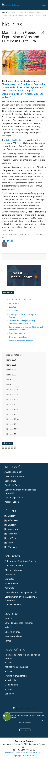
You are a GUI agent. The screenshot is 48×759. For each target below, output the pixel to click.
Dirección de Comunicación (21, 299)
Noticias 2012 (12, 429)
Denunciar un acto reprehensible (20, 592)
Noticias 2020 (12, 389)
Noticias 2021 (12, 384)
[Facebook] (4, 241)
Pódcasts (12, 547)
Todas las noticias (13, 354)
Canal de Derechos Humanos (18, 622)
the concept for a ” (23, 93)
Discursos (13, 310)
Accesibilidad (10, 680)
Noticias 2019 (12, 394)
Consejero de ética (13, 604)
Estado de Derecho (13, 485)
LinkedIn (11, 524)
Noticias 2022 (12, 379)
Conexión (9, 693)
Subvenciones (11, 583)
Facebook (12, 533)
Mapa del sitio (11, 684)
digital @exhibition (14, 140)
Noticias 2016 (12, 409)
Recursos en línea (13, 636)
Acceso (8, 689)
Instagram (12, 529)
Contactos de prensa (14, 565)
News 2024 (11, 369)
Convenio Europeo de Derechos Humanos (20, 491)
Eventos (12, 307)
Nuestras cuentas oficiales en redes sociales (22, 656)
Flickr (10, 542)
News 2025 (11, 364)
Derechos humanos (14, 476)
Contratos (9, 578)
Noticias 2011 (12, 434)
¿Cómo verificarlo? (24, 722)
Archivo (8, 662)
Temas (7, 640)
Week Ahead (14, 303)
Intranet (25, 730)
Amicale (8, 671)
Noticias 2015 (12, 414)
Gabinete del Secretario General (20, 561)
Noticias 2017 (12, 404)
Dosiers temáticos (17, 333)
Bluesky (11, 515)
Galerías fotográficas (18, 337)
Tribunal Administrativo (16, 675)
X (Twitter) (12, 520)
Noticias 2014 (12, 419)
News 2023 (11, 374)
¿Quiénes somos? (13, 471)
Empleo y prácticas (13, 497)
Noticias (8, 618)
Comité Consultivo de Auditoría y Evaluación (20, 598)
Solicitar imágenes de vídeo (21, 340)
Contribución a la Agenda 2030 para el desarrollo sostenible (26, 328)
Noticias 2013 (12, 424)
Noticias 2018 (12, 399)
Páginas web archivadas (16, 666)
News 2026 (11, 359)
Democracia (10, 480)
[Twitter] (8, 241)
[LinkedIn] (12, 241)
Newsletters (10, 574)
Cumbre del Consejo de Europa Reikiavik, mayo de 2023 (22, 322)
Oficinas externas (13, 570)
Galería (8, 627)
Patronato (9, 587)
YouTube (12, 538)
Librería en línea (12, 631)
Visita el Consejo (12, 501)
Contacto (31, 755)
